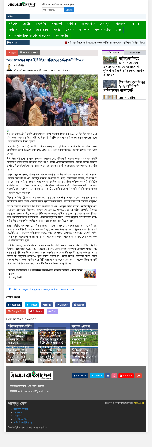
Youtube (127, 375)
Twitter (33, 304)
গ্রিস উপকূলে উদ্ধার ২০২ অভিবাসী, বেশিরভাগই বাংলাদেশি (124, 86)
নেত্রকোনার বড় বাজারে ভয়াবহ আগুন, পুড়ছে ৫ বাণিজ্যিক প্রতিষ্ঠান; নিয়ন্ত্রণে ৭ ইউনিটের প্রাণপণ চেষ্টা (52, 336)
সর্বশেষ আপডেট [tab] (113, 52)
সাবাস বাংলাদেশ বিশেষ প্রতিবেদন (29, 36)
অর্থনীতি (72, 24)
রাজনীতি (41, 24)
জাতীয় (27, 24)
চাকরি (57, 30)
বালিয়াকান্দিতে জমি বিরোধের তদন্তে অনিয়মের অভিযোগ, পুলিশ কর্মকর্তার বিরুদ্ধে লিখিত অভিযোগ (19, 335)
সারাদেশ (56, 24)
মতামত (135, 24)
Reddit (80, 304)
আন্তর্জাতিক (88, 24)
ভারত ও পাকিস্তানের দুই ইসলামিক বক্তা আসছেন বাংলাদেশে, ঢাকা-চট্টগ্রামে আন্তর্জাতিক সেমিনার (51, 353)
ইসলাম (69, 30)
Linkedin (63, 304)
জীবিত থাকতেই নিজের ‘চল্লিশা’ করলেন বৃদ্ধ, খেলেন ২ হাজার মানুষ (84, 355)
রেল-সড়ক (42, 30)
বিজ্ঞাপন (17, 415)
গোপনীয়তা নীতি (21, 419)
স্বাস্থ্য (118, 30)
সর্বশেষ (13, 24)
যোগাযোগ (18, 412)
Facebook (14, 304)
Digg (48, 304)
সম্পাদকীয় (61, 36)
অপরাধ (13, 30)
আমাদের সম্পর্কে (21, 409)
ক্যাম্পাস (84, 30)
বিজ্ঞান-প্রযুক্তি (102, 30)
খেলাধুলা (105, 24)
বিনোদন (120, 24)
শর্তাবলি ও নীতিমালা (23, 422)
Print (53, 311)
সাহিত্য (26, 30)
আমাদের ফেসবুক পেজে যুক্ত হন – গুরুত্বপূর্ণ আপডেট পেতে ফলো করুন (43, 289)
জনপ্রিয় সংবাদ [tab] (135, 52)
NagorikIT (139, 403)
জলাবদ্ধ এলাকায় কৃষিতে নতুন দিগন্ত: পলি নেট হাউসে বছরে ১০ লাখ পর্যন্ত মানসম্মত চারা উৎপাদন (84, 335)
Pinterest (37, 311)
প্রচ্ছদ (13, 53)
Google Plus (17, 311)
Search (69, 9)
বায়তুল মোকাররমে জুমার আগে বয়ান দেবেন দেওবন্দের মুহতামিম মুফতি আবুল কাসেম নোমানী (19, 353)
